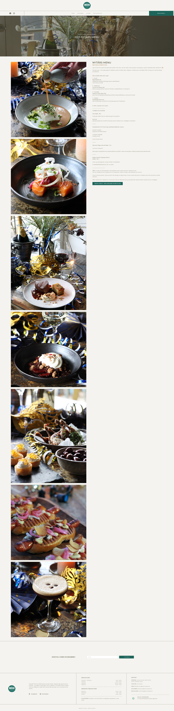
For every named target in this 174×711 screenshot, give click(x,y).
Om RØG (88, 13)
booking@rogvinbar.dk (145, 688)
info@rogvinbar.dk (144, 686)
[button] (107, 183)
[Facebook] (10, 13)
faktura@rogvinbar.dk (146, 691)
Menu (73, 13)
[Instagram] (14, 13)
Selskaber (80, 13)
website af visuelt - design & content (87, 708)
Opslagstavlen (97, 13)
